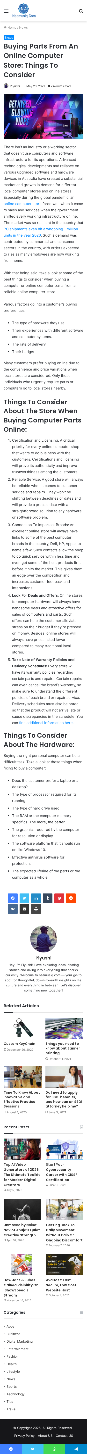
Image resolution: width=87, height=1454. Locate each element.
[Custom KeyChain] (23, 1028)
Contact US (64, 1435)
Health (12, 1364)
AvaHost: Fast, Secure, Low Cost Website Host (61, 1285)
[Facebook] (13, 898)
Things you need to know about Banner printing (62, 1048)
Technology (16, 1394)
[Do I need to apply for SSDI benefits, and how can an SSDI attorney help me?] (64, 1077)
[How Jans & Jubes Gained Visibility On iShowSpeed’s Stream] (22, 1264)
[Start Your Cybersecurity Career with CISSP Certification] (64, 1149)
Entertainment (18, 1349)
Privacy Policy (24, 1435)
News (23, 27)
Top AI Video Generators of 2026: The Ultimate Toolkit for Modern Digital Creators (22, 1174)
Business (13, 1334)
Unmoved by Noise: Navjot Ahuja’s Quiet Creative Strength (22, 1230)
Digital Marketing (20, 1341)
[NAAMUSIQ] (24, 10)
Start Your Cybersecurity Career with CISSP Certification (62, 1172)
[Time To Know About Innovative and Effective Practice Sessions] (23, 1077)
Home (11, 27)
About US (45, 1435)
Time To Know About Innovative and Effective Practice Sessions (22, 1099)
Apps (10, 1326)
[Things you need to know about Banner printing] (64, 1028)
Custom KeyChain (19, 1043)
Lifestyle (13, 1371)
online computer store (23, 203)
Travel (11, 1409)
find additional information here (46, 722)
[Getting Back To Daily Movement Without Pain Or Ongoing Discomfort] (64, 1209)
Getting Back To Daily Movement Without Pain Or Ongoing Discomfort (64, 1233)
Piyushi (15, 86)
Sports (12, 1386)
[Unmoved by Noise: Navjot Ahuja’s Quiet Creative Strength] (22, 1209)
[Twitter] (24, 898)
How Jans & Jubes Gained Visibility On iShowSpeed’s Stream (21, 1288)
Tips (10, 1402)
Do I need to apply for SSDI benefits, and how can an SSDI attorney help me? (63, 1099)
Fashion (13, 1356)
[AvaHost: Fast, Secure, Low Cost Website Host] (64, 1264)
